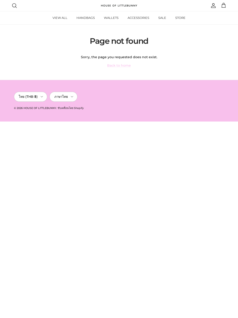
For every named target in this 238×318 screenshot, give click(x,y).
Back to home (119, 65)
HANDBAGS (85, 18)
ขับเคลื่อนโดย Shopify (71, 108)
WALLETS (111, 18)
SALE (162, 18)
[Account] (212, 5)
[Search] (14, 5)
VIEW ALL (60, 18)
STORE (180, 18)
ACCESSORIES (138, 18)
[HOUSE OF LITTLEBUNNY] (119, 6)
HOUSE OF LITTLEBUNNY (39, 108)
